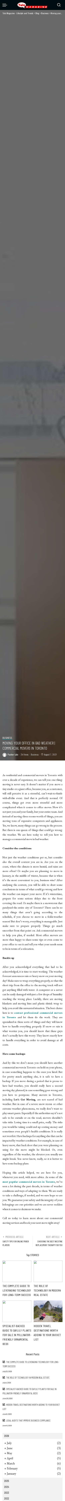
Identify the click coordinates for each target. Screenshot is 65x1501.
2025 (6, 1481)
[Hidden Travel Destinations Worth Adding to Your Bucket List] (48, 1311)
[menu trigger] (5, 5)
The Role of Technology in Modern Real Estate (47, 1290)
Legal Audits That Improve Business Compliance (28, 1420)
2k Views (24, 754)
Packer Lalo (13, 754)
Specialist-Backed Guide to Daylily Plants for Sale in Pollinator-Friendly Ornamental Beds (16, 1335)
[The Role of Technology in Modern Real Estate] (48, 1271)
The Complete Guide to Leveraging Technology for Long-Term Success (16, 1290)
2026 (6, 1436)
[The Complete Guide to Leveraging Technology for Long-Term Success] (16, 1271)
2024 (6, 1487)
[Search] (59, 5)
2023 (6, 1492)
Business (7, 738)
